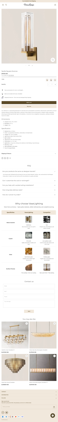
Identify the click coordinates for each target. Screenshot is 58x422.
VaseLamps (6, 419)
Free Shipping (11, 75)
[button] (3, 4)
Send (29, 311)
